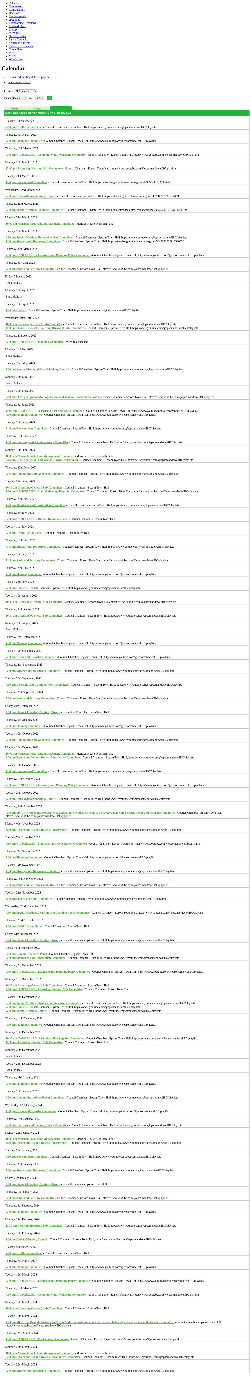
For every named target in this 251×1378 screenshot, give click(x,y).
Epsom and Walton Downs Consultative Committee (43, 757)
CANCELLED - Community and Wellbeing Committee (46, 154)
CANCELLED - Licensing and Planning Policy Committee (48, 255)
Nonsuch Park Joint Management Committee (40, 223)
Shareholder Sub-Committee (29, 898)
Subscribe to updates (21, 46)
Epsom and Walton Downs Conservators (42, 459)
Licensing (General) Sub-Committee (34, 324)
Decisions (14, 13)
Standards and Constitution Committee (35, 505)
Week (15, 108)
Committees (16, 6)
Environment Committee (26, 182)
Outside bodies (17, 36)
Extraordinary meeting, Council (31, 196)
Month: (8, 98)
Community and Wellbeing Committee (35, 473)
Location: (9, 91)
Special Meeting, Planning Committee (34, 209)
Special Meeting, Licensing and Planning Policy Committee (47, 912)
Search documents (19, 42)
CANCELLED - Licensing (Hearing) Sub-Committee (45, 328)
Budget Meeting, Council (26, 1239)
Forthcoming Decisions (22, 22)
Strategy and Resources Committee (33, 241)
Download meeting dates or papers (28, 77)
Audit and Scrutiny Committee (30, 268)
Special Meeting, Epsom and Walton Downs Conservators (53, 397)
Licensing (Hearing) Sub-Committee (34, 168)
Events (61, 108)
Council (16, 310)
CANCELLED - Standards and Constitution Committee (46, 843)
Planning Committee (24, 140)
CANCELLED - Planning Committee (34, 341)
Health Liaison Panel (24, 127)
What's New (16, 59)
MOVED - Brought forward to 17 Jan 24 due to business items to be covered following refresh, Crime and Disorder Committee (90, 1322)
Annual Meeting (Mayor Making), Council (37, 369)
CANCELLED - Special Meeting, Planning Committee (45, 491)
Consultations (17, 9)
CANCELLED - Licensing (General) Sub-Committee (44, 989)
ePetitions (14, 19)
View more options (19, 82)
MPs (11, 52)
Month (38, 108)
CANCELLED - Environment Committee (37, 1339)
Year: (32, 98)
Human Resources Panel (26, 954)
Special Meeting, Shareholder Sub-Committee (39, 237)
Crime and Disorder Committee (31, 657)
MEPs (12, 56)
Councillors (15, 49)
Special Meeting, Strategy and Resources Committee (43, 1003)
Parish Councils (18, 39)
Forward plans (17, 26)
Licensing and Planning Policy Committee (37, 442)
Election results (17, 16)
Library (13, 29)
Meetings (14, 32)
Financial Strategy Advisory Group (33, 712)
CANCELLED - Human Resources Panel (37, 519)
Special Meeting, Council (26, 1010)
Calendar (14, 3)
